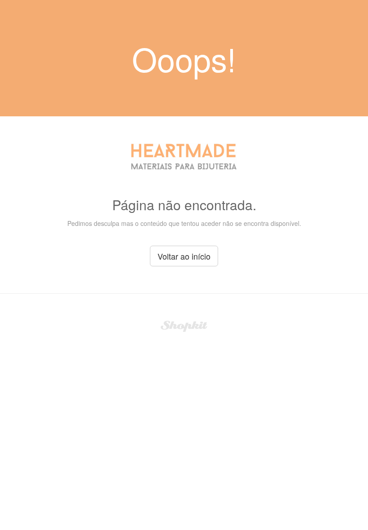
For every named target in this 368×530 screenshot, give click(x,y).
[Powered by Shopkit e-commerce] (184, 325)
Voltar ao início (184, 256)
